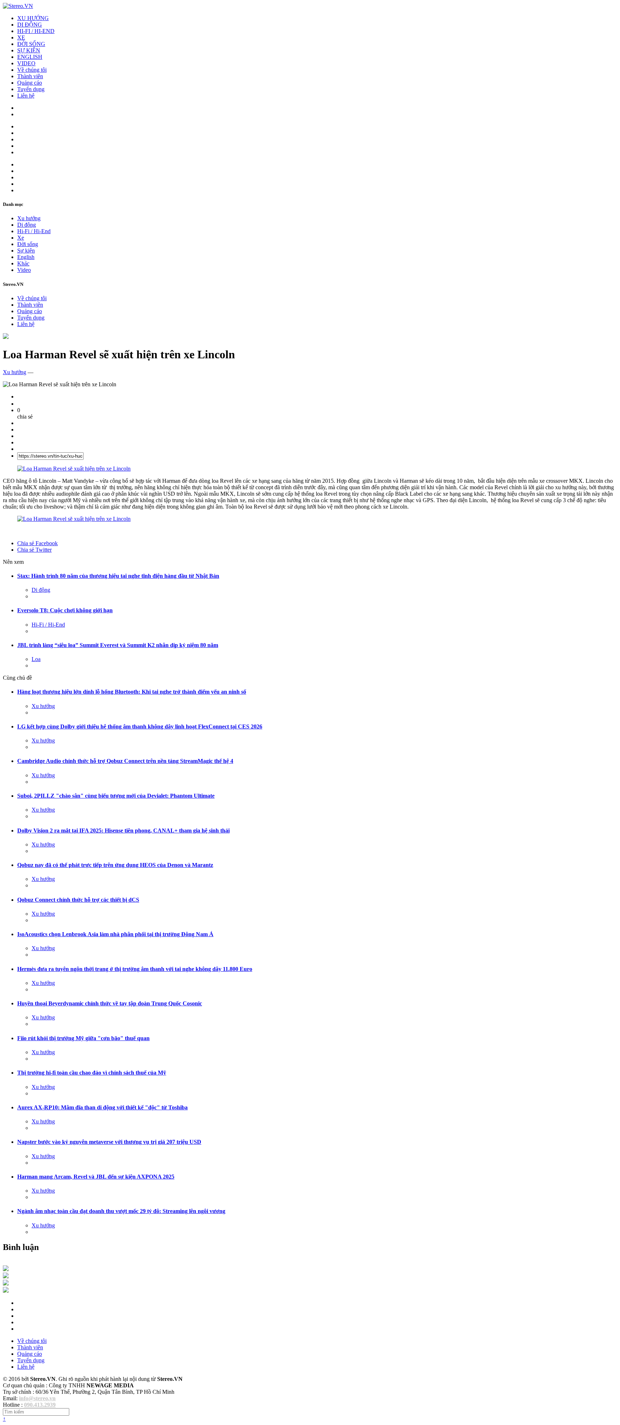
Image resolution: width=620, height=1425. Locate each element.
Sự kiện (26, 250)
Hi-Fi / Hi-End (34, 231)
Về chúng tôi (32, 70)
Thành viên (30, 76)
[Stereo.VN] (18, 6)
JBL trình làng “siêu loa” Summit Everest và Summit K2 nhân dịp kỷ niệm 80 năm (117, 645)
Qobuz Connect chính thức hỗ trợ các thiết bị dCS (78, 900)
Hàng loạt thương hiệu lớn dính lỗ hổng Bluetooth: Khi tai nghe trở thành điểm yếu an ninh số (131, 692)
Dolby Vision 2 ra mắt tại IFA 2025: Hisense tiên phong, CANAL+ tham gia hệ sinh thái (123, 830)
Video (24, 270)
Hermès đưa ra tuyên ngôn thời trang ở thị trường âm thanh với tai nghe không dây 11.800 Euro (134, 969)
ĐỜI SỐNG (31, 44)
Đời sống (27, 244)
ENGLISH (29, 57)
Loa (36, 659)
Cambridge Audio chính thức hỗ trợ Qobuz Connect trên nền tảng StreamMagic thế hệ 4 (125, 761)
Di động (26, 225)
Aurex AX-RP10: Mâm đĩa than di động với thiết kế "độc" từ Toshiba (102, 1107)
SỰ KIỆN (28, 50)
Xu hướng (29, 218)
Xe (20, 238)
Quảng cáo (29, 83)
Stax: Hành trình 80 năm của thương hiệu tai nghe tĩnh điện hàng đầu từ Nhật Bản (118, 576)
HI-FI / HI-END (36, 31)
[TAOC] (6, 1291)
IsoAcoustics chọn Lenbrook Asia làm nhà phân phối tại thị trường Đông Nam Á (115, 934)
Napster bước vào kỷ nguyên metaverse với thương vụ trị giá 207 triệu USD (109, 1142)
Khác (23, 263)
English (25, 257)
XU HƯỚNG (33, 18)
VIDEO (26, 63)
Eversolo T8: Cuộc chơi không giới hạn (65, 610)
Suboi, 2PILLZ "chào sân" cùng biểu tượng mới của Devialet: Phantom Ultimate (116, 796)
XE (21, 37)
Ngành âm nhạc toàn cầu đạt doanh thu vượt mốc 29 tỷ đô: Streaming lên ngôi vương (121, 1211)
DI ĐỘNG (29, 25)
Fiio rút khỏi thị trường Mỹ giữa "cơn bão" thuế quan (83, 1038)
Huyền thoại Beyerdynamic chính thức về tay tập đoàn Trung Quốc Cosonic (109, 1003)
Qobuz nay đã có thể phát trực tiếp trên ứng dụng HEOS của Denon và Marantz (115, 865)
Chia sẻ (37, 543)
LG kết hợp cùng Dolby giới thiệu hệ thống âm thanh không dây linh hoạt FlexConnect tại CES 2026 (139, 726)
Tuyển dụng (30, 89)
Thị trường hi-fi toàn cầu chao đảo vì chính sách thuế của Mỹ (91, 1073)
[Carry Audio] (6, 1276)
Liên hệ (25, 96)
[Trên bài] (6, 337)
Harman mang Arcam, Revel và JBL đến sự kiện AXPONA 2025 (95, 1177)
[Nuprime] (6, 1283)
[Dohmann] (6, 1269)
